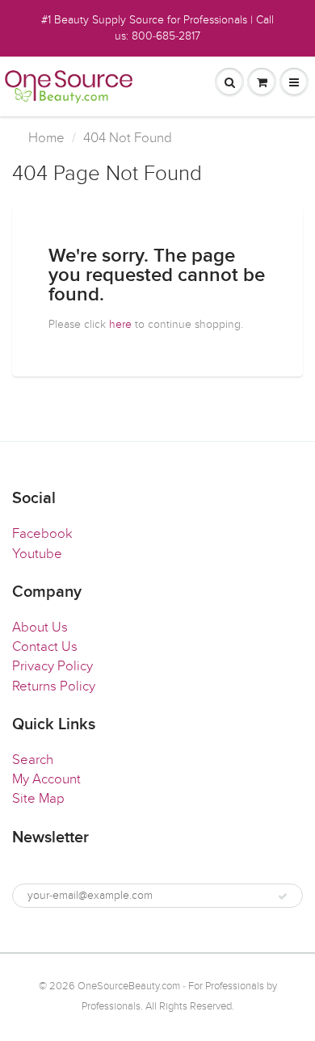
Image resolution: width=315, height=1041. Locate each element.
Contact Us (45, 647)
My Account (46, 779)
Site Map (38, 799)
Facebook (42, 534)
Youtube (37, 554)
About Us (40, 627)
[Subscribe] (282, 896)
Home (46, 138)
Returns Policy (53, 686)
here (120, 324)
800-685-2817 (166, 36)
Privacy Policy (52, 666)
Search (32, 760)
